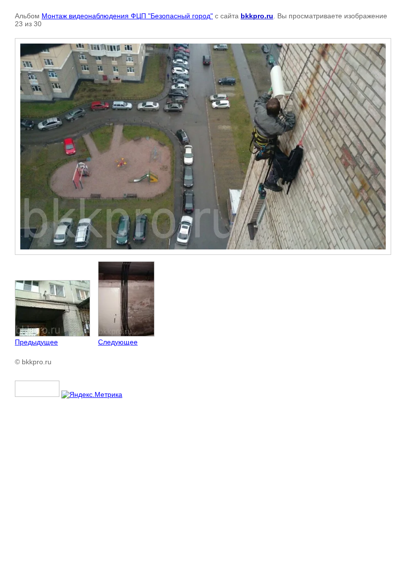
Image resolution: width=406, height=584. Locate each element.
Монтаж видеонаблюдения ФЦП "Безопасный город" (127, 16)
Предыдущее (36, 342)
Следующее (118, 342)
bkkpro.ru (257, 16)
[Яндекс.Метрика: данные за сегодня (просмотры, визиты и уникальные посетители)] (91, 394)
